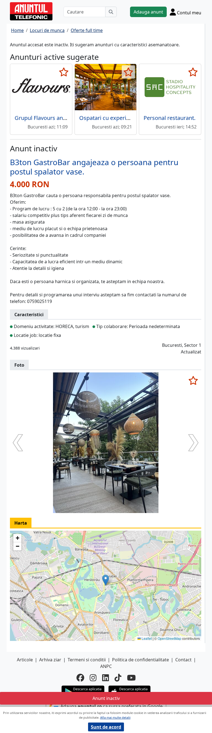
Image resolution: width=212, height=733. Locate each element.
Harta (20, 523)
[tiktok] (118, 677)
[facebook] (80, 677)
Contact (183, 660)
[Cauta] (111, 12)
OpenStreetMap (169, 638)
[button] (105, 580)
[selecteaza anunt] (64, 72)
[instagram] (93, 677)
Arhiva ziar (50, 660)
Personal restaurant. (169, 118)
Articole (25, 660)
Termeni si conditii (87, 660)
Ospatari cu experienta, (109, 118)
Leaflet (146, 638)
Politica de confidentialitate (140, 660)
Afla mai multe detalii (115, 717)
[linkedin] (105, 677)
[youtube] (131, 677)
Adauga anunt (148, 12)
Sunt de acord (106, 727)
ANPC (106, 666)
